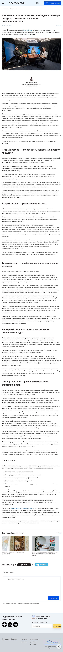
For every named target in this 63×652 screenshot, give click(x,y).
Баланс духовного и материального (22, 508)
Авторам (24, 642)
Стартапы (34, 644)
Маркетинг (34, 641)
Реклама (24, 641)
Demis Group (27, 30)
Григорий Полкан (31, 82)
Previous (58, 533)
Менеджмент (35, 639)
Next (60, 533)
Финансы (34, 642)
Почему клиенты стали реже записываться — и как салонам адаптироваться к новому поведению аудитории (44, 553)
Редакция (24, 639)
